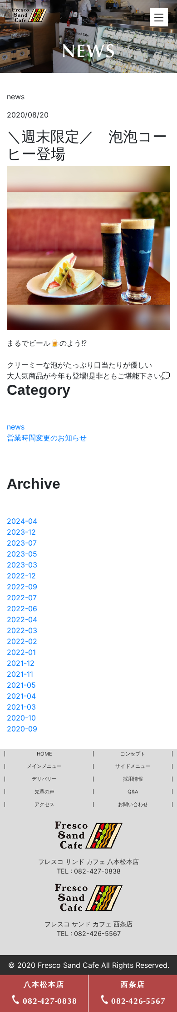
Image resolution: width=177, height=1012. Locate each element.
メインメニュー (44, 766)
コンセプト (132, 754)
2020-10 (21, 717)
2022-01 (21, 652)
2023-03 (22, 564)
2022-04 (22, 619)
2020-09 (22, 728)
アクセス (44, 804)
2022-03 (22, 630)
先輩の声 (44, 791)
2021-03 (21, 706)
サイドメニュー (132, 766)
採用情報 (133, 779)
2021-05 (21, 685)
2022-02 (22, 641)
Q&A (133, 791)
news (16, 426)
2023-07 (22, 542)
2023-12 (21, 532)
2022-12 (21, 575)
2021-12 (20, 663)
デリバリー (44, 779)
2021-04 (21, 695)
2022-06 (22, 608)
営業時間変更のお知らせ (47, 437)
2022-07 (22, 597)
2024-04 (22, 521)
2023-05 (22, 553)
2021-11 (20, 674)
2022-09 (22, 586)
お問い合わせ (133, 804)
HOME (44, 754)
